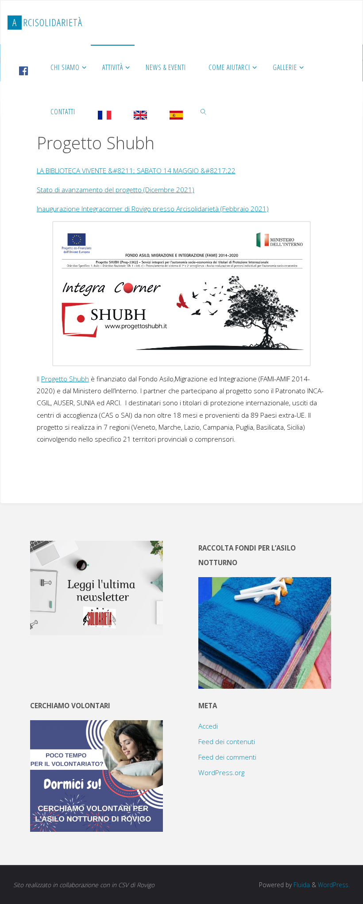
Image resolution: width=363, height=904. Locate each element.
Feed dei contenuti (226, 741)
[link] (203, 111)
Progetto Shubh (65, 378)
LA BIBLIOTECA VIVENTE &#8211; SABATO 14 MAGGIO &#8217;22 (136, 170)
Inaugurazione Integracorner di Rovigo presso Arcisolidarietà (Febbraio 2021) (153, 208)
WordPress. (334, 885)
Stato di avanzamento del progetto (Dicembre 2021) (115, 189)
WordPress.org (221, 772)
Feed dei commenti (227, 757)
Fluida (301, 885)
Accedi (208, 726)
